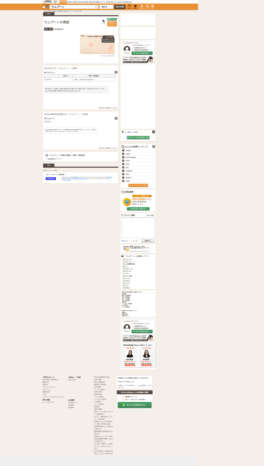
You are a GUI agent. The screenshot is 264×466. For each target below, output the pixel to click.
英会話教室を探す (127, 2)
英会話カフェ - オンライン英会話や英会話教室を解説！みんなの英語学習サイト (103, 438)
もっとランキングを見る (138, 185)
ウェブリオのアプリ (48, 402)
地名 (76, 79)
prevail (128, 150)
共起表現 (80, 2)
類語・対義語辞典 (99, 382)
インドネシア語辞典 (127, 303)
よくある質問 (142, 385)
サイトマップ (46, 389)
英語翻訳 (97, 2)
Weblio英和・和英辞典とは (50, 379)
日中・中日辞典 (126, 298)
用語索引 (108, 107)
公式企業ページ (73, 402)
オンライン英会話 (105, 2)
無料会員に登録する (138, 209)
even (127, 164)
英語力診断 (91, 2)
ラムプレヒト (127, 271)
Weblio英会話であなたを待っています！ (138, 345)
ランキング (114, 107)
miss (127, 174)
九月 (127, 167)
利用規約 (45, 384)
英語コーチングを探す (116, 2)
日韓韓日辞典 (98, 394)
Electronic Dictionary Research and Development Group (87, 178)
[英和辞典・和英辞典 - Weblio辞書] (47, 1)
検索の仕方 (45, 382)
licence (69, 180)
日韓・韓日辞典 (126, 300)
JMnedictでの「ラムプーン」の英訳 (60, 68)
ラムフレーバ (127, 261)
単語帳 (123, 312)
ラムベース (126, 283)
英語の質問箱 (98, 409)
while (128, 181)
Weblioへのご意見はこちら (126, 381)
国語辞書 (124, 293)
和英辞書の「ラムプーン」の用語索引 (50, 170)
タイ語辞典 (125, 305)
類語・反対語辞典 (126, 295)
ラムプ (125, 266)
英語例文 (69, 2)
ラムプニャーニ (128, 268)
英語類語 (75, 2)
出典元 (100, 107)
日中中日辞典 (98, 392)
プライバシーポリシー (49, 387)
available (129, 171)
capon (128, 154)
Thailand (90, 79)
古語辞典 (124, 302)
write (128, 160)
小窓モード (129, 8)
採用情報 (71, 407)
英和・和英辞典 (126, 297)
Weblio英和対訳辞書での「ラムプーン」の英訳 (66, 114)
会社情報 (71, 405)
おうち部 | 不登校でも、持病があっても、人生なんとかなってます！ (103, 446)
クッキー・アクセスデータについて (53, 397)
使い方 (135, 8)
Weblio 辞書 (47, 11)
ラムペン (126, 285)
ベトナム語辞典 (126, 307)
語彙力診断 (125, 314)
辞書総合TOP (46, 392)
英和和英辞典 (63, 2)
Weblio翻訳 (150, 215)
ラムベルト (126, 280)
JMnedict (65, 11)
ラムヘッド (126, 278)
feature (128, 177)
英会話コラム (125, 315)
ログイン (147, 8)
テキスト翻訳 (129, 215)
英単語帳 (85, 2)
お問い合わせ (72, 379)
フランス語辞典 (98, 397)
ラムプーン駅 (127, 276)
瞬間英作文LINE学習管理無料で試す (112, 24)
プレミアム (142, 8)
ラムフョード (127, 259)
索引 (104, 107)
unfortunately (131, 157)
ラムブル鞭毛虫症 (129, 264)
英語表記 (96, 76)
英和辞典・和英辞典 (57, 11)
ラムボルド (126, 288)
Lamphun (82, 79)
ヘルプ (44, 394)
